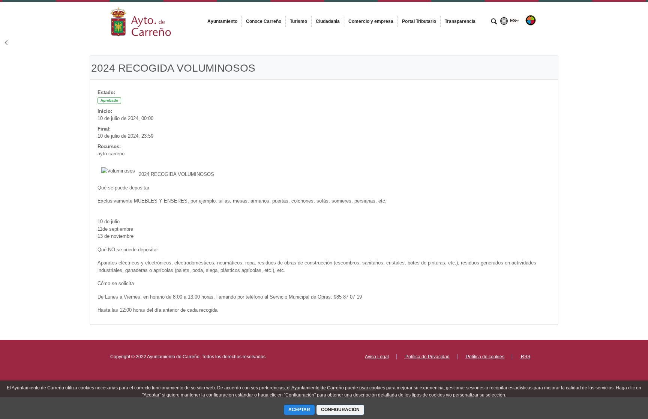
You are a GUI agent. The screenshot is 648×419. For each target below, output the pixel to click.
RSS (525, 356)
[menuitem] (222, 21)
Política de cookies (484, 356)
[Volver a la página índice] (6, 44)
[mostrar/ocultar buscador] (493, 22)
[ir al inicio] (618, 373)
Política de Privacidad (427, 356)
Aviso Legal (377, 356)
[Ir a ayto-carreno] (140, 19)
